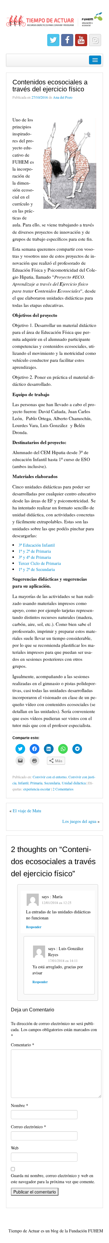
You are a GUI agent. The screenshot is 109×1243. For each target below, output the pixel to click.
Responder (33, 927)
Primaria (36, 782)
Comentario (22, 1045)
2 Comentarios (63, 788)
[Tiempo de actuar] (54, 17)
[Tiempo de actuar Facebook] (67, 40)
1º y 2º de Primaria (34, 551)
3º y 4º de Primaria (34, 557)
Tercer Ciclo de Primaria (39, 563)
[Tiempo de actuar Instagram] (95, 40)
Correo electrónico (28, 1126)
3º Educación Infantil (36, 545)
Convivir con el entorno (50, 776)
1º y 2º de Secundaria (36, 569)
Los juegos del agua (79, 821)
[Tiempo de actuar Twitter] (53, 40)
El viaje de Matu (27, 810)
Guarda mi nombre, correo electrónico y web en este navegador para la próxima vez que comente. (53, 1178)
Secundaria (52, 782)
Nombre (19, 1105)
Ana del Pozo (62, 97)
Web (14, 1148)
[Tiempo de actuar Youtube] (81, 40)
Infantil (23, 782)
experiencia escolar (36, 788)
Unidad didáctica (74, 782)
